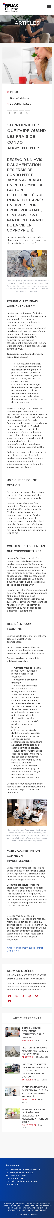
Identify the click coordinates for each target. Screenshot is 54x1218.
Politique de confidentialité (21, 1208)
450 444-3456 (18, 1176)
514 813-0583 (17, 1179)
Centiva (33, 1214)
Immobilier (17, 92)
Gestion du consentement (33, 1210)
